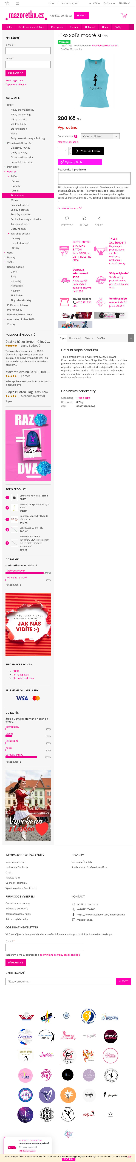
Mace (14, 133)
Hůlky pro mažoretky (22, 109)
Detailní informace (68, 207)
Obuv (10, 252)
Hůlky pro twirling (21, 114)
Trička (14, 176)
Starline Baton (19, 128)
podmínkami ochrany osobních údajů (60, 954)
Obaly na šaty (18, 228)
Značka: (71, 48)
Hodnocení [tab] (75, 338)
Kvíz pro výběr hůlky (16, 918)
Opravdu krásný (14, 754)
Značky (11, 323)
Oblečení (12, 171)
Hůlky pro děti (18, 119)
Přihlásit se (15, 73)
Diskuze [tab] (88, 338)
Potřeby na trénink (17, 304)
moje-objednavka (15, 861)
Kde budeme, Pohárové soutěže (89, 867)
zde (129, 1156)
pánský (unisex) (20, 242)
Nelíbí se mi (11, 740)
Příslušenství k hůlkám (19, 143)
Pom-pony (13, 166)
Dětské (15, 181)
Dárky (14, 271)
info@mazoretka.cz (87, 903)
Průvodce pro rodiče (16, 908)
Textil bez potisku (20, 233)
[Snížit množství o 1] (70, 153)
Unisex (15, 190)
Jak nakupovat (70, 3)
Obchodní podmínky (23, 677)
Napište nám (12, 877)
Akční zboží (17, 285)
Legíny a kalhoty (20, 209)
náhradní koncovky (21, 162)
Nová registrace (14, 80)
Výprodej (16, 281)
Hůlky (10, 104)
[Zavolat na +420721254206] (10, 3)
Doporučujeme (15, 266)
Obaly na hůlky (19, 152)
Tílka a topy (17, 195)
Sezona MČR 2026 (82, 861)
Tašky (10, 261)
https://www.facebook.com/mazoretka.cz (101, 914)
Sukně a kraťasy (20, 204)
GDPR (51, 3)
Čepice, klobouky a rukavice (26, 219)
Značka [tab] (101, 338)
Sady (13, 276)
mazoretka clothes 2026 (21, 319)
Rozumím (68, 1159)
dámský (16, 238)
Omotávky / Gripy (20, 147)
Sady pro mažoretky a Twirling (28, 138)
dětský (15, 247)
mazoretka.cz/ (85, 919)
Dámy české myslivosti (19, 314)
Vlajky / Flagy (18, 123)
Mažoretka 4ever (15, 570)
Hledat (81, 15)
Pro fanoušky (14, 309)
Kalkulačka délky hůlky (18, 913)
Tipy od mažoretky (21, 300)
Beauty (11, 257)
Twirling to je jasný (16, 577)
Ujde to (9, 733)
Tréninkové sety (20, 223)
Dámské (16, 185)
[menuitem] (8, 27)
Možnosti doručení (68, 141)
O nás (8, 872)
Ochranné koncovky (22, 157)
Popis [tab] (63, 338)
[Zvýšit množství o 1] (70, 149)
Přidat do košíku (90, 151)
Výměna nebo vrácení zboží (20, 887)
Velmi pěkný (12, 726)
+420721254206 (86, 909)
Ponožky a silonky (20, 214)
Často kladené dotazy (17, 903)
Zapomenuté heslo (16, 84)
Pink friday (16, 295)
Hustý (8, 747)
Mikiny (14, 200)
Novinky (15, 290)
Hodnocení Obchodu (16, 867)
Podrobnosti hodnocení (105, 45)
